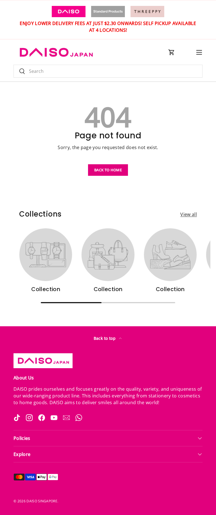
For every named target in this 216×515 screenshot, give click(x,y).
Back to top (105, 338)
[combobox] (108, 71)
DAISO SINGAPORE (41, 501)
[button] (171, 52)
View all (188, 214)
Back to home (108, 169)
